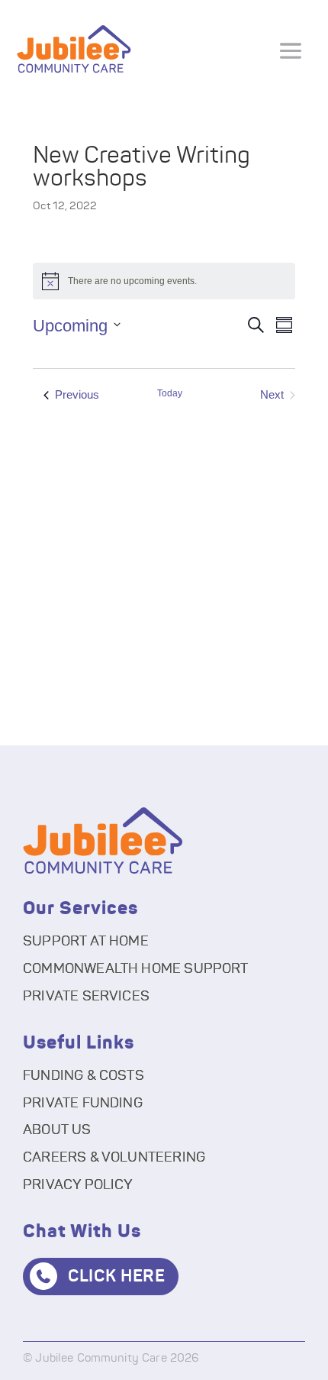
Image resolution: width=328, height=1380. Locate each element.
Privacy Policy (78, 1185)
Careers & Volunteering (114, 1158)
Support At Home (86, 942)
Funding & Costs (83, 1076)
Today (169, 393)
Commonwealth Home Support (136, 969)
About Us (57, 1130)
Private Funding (83, 1103)
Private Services (86, 996)
